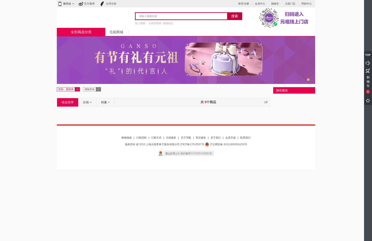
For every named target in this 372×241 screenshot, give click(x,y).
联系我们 (245, 137)
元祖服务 (171, 137)
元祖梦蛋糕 (155, 23)
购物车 (275, 3)
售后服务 (201, 137)
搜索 (234, 16)
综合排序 (68, 102)
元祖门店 (290, 3)
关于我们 (216, 137)
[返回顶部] (368, 55)
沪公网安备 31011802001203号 (228, 144)
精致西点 (168, 23)
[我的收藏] (368, 101)
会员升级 (230, 137)
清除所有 (89, 89)
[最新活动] (368, 63)
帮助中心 (306, 3)
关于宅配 (186, 137)
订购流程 (141, 137)
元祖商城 (116, 32)
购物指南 (126, 137)
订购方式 (156, 137)
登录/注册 (243, 3)
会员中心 (260, 3)
